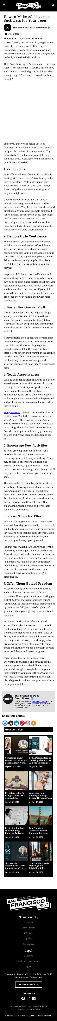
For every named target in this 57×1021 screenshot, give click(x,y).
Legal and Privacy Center (28, 961)
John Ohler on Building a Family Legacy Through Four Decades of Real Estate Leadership (40, 798)
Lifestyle (28, 933)
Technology (28, 944)
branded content (39, 701)
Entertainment (28, 928)
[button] (4, 4)
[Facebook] (5, 723)
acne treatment (30, 229)
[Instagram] (27, 723)
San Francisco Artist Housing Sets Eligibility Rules (39, 866)
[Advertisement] (28, 112)
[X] (10, 723)
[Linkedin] (16, 723)
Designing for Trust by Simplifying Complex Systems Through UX (15, 832)
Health (38, 38)
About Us (28, 956)
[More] (33, 723)
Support (28, 967)
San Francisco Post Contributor (30, 27)
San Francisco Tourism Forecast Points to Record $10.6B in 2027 (38, 832)
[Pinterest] (22, 723)
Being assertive (12, 412)
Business (28, 922)
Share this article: (14, 715)
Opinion (28, 938)
